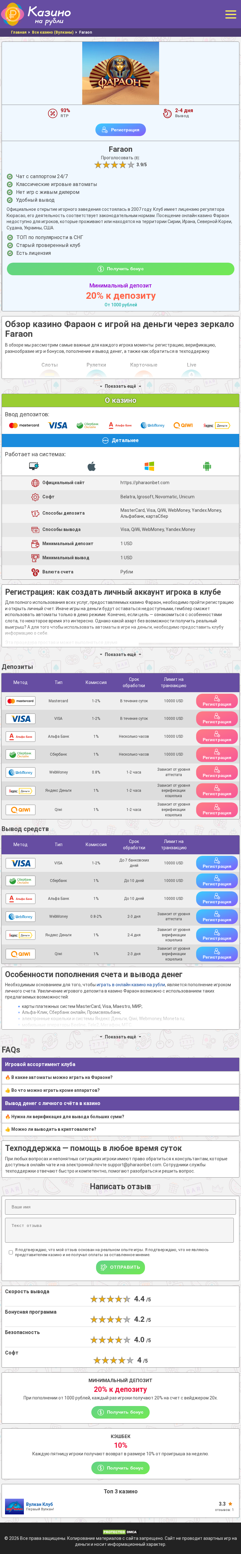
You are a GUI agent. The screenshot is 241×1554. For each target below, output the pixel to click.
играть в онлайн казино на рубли (131, 984)
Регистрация (125, 129)
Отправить (125, 1267)
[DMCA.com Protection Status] (120, 1531)
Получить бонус (125, 268)
